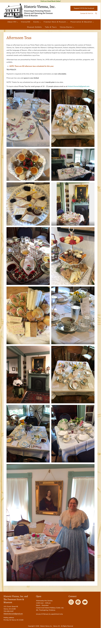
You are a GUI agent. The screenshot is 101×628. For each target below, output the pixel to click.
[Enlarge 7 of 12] (92, 230)
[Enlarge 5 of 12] (92, 185)
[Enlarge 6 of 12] (47, 230)
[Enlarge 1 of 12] (47, 92)
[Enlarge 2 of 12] (92, 92)
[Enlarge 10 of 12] (92, 348)
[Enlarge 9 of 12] (47, 348)
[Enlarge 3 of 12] (47, 151)
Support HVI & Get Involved (84, 8)
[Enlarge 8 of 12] (47, 289)
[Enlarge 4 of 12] (47, 185)
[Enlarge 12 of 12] (92, 467)
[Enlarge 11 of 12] (47, 407)
